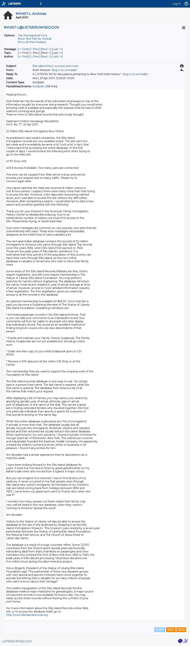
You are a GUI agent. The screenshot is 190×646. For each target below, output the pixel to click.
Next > (45, 49)
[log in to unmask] (64, 70)
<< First (23, 49)
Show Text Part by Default (35, 38)
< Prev (34, 49)
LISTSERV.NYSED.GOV (17, 641)
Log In (176, 3)
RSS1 (171, 629)
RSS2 (181, 629)
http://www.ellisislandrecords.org (27, 615)
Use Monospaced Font (32, 35)
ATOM (160, 629)
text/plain (38, 86)
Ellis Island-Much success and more (55, 66)
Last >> (57, 49)
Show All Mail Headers (32, 42)
